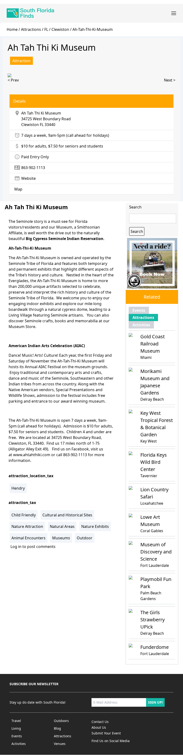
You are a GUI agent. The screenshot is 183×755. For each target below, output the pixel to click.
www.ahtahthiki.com (31, 454)
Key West (148, 441)
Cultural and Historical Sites (67, 515)
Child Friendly (23, 515)
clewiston (60, 29)
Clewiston (30, 124)
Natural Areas (62, 526)
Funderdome (154, 647)
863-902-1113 (75, 454)
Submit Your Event (106, 733)
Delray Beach (152, 399)
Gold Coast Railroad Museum (152, 343)
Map (18, 189)
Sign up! (155, 702)
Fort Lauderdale (154, 565)
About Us (99, 727)
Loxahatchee (151, 503)
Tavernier (148, 475)
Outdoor (84, 538)
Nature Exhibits (95, 526)
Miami (146, 357)
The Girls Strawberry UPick (152, 619)
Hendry (18, 488)
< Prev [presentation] (13, 80)
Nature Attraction (27, 526)
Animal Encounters (28, 538)
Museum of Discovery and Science (156, 551)
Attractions (31, 29)
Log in (15, 546)
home (12, 29)
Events (138, 310)
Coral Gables (151, 530)
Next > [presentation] (169, 80)
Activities (141, 325)
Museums (61, 538)
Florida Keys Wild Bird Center (153, 462)
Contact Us (100, 721)
